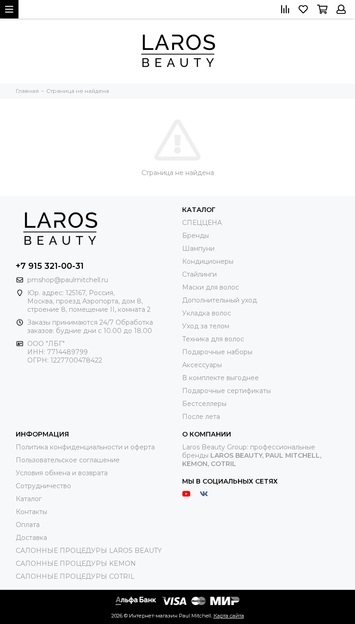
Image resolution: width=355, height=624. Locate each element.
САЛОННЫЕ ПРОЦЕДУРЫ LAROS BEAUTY (89, 550)
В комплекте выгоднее (220, 378)
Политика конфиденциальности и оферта (85, 447)
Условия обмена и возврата (62, 473)
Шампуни (198, 248)
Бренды (195, 235)
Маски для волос (210, 287)
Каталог (29, 499)
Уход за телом (205, 326)
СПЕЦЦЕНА (202, 222)
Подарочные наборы (217, 352)
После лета (201, 416)
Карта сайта (229, 615)
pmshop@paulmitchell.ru (67, 280)
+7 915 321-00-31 (50, 266)
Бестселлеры (204, 404)
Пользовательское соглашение (68, 460)
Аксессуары (202, 365)
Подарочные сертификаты (226, 391)
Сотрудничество (43, 486)
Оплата (28, 525)
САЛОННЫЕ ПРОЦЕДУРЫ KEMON (76, 563)
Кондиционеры (207, 261)
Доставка (31, 537)
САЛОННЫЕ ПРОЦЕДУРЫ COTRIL (75, 576)
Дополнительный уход (219, 300)
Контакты (31, 512)
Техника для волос (213, 339)
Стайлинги (199, 274)
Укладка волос (206, 313)
